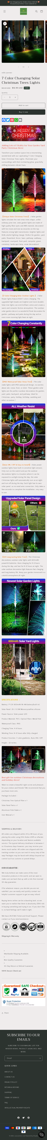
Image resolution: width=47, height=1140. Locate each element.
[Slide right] (28, 66)
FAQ (6, 1103)
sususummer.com (19, 1136)
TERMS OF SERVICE (12, 1098)
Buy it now (23, 112)
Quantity (5, 93)
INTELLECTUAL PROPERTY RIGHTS (17, 1108)
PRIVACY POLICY (11, 1082)
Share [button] (6, 1013)
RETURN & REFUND (12, 1087)
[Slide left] (18, 66)
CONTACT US (10, 1077)
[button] (4, 11)
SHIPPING (8, 1092)
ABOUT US (9, 1072)
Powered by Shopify (32, 1136)
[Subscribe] (39, 1058)
